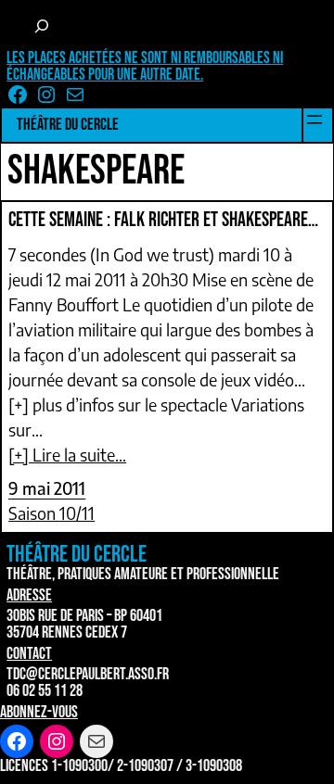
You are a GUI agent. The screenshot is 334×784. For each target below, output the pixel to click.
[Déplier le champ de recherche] (41, 26)
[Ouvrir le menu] (314, 119)
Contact (29, 654)
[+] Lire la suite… (67, 454)
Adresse (29, 595)
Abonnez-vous (39, 712)
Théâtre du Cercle (68, 124)
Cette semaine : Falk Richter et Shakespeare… (163, 221)
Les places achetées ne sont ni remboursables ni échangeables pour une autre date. (144, 66)
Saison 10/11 (51, 513)
